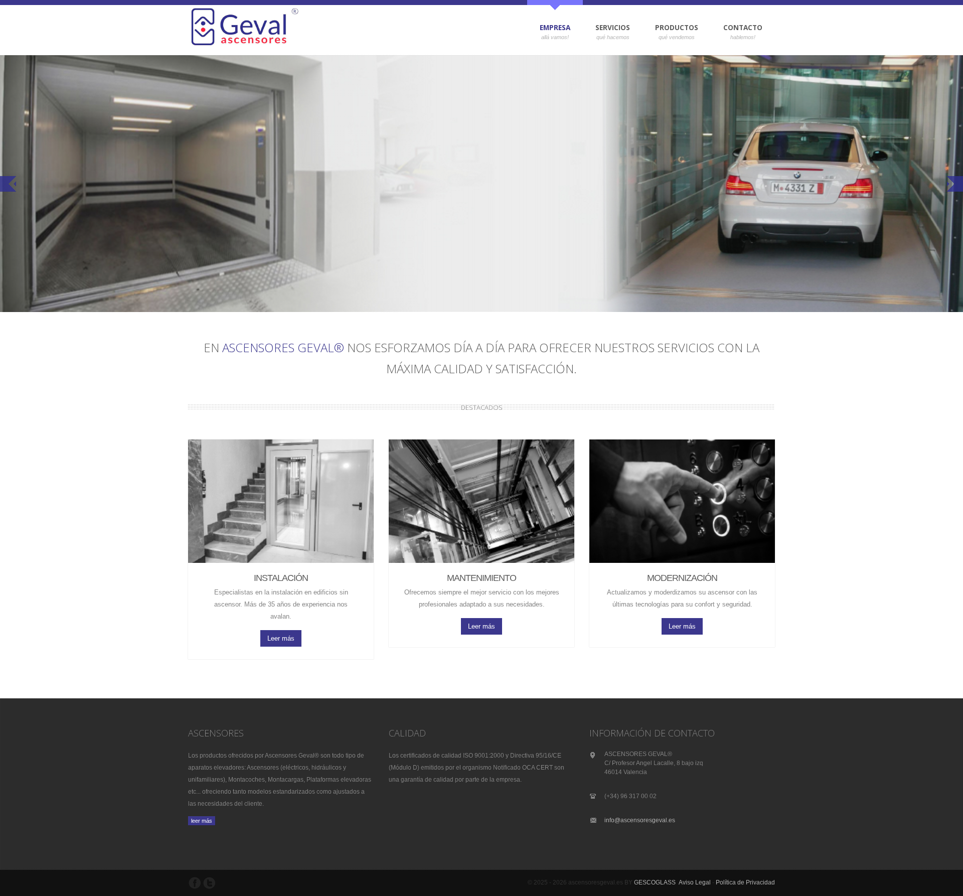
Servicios (606, 30)
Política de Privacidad (745, 882)
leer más (201, 821)
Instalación (281, 578)
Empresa (548, 30)
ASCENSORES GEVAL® (283, 347)
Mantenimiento (481, 578)
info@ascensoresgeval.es (639, 820)
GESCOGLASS (655, 882)
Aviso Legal (695, 882)
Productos (670, 30)
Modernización (682, 578)
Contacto (742, 27)
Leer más (280, 638)
